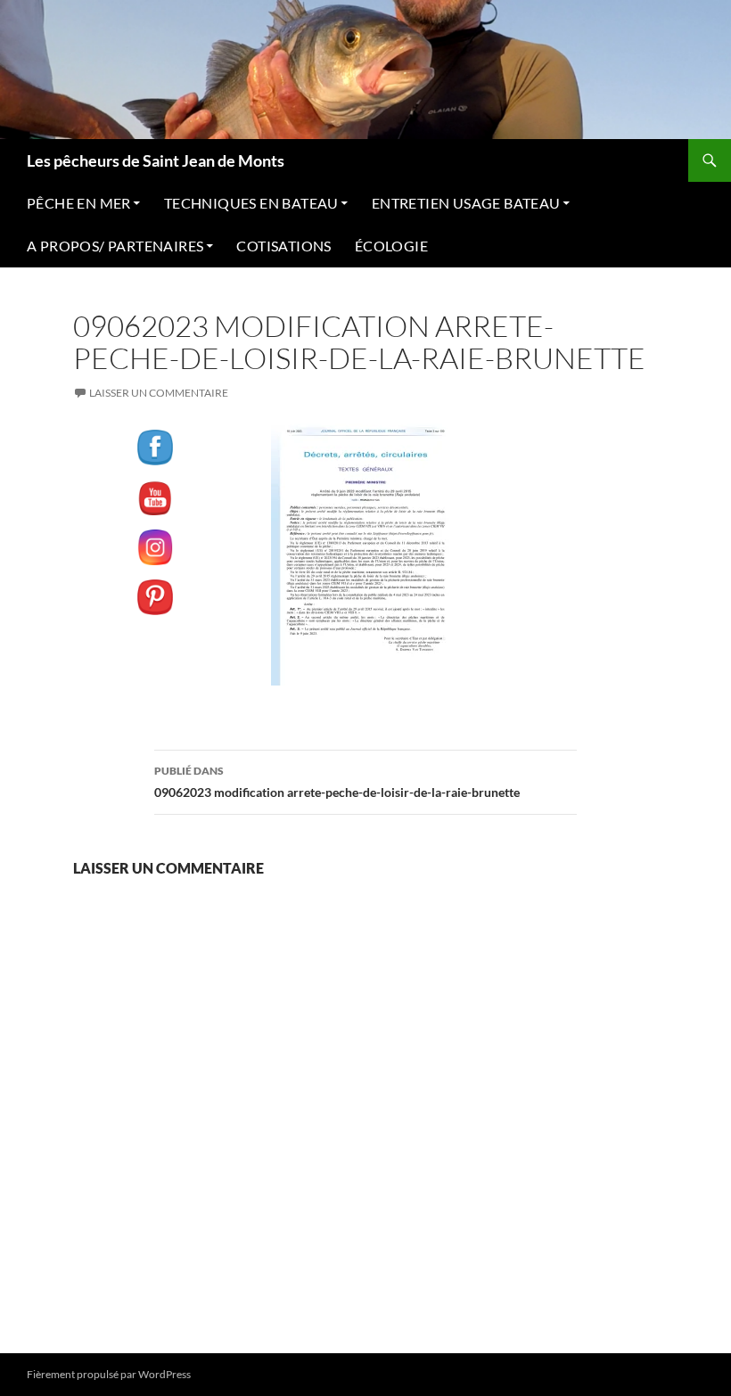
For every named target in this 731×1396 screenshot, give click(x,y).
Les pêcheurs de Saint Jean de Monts (155, 160)
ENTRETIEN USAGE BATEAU (466, 202)
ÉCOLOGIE (391, 245)
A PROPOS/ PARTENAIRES (115, 245)
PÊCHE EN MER (79, 202)
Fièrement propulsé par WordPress (109, 1374)
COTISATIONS (283, 245)
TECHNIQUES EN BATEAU (251, 202)
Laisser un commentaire (158, 392)
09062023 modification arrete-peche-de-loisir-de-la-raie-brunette (337, 782)
